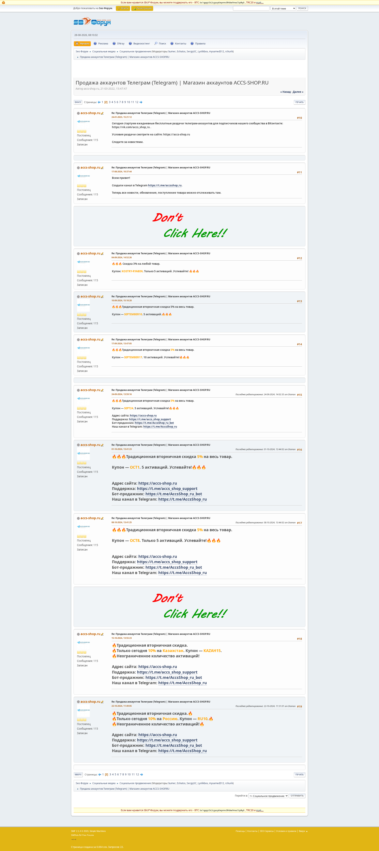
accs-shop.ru (90, 113)
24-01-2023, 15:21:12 (122, 116)
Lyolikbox (203, 51)
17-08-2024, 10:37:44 (122, 171)
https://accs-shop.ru (143, 415)
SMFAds (75, 835)
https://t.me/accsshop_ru (165, 185)
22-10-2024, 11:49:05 (122, 705)
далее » (298, 92)
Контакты (252, 830)
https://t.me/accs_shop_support (150, 419)
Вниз (78, 102)
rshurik (229, 51)
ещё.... (260, 2)
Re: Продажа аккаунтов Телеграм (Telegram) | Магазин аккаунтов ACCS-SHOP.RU (161, 113)
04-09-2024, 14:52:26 (122, 257)
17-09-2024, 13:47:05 (122, 343)
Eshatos (181, 51)
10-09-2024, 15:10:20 (122, 300)
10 (128, 102)
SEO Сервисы (267, 830)
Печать (300, 102)
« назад (285, 92)
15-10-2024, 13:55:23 (122, 637)
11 (132, 102)
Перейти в (241, 795)
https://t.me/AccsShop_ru (160, 426)
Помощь (240, 830)
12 (136, 102)
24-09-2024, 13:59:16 (122, 394)
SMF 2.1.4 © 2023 (79, 831)
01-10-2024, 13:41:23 (122, 449)
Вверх (78, 774)
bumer (172, 51)
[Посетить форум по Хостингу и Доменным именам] (189, 242)
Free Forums (88, 835)
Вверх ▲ (303, 830)
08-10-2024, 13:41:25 (122, 522)
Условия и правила (286, 830)
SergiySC (192, 51)
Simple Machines (98, 831)
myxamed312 (216, 51)
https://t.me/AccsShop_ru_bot (154, 423)
